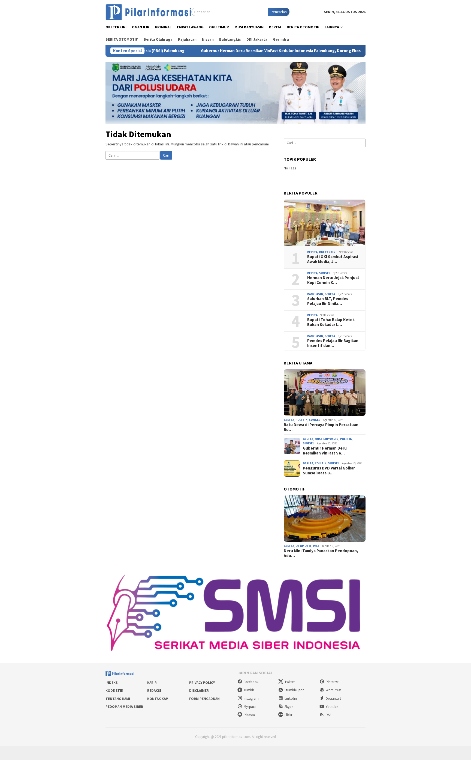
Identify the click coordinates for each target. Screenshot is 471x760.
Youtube (332, 706)
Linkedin (291, 698)
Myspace (250, 706)
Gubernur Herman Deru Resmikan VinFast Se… (325, 451)
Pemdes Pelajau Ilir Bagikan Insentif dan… (332, 343)
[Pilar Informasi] (148, 11)
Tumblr (249, 690)
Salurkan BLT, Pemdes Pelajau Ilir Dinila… (327, 301)
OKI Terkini (328, 252)
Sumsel (324, 273)
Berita (312, 252)
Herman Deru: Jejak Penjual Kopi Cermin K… (333, 280)
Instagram (251, 698)
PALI (316, 546)
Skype (289, 706)
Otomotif (303, 546)
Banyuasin (315, 294)
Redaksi (154, 690)
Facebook (251, 682)
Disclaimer (199, 690)
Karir (152, 682)
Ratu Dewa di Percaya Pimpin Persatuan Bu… (321, 427)
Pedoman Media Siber (124, 706)
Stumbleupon (294, 690)
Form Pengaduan (204, 698)
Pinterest (332, 682)
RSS (328, 715)
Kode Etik (114, 690)
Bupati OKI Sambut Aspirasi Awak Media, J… (332, 259)
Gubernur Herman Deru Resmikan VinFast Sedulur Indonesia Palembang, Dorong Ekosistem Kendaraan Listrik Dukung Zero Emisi (285, 50)
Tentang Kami (117, 698)
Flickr (288, 715)
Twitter (290, 682)
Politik (301, 420)
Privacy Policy (202, 682)
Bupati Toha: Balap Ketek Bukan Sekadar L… (331, 322)
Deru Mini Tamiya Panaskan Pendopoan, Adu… (321, 553)
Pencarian (279, 11)
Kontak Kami (158, 698)
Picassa (249, 715)
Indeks (111, 682)
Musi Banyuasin (327, 439)
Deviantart (333, 698)
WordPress (333, 690)
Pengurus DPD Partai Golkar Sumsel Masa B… (329, 470)
